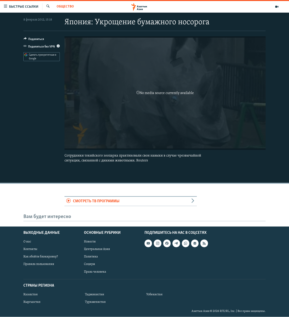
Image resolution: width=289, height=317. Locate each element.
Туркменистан (95, 302)
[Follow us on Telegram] (176, 243)
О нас (27, 241)
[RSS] (204, 243)
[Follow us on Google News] (195, 243)
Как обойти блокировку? (40, 256)
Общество (65, 6)
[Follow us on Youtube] (148, 243)
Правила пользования (38, 264)
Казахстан (30, 294)
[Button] (34, 40)
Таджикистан (94, 294)
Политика (91, 256)
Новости (90, 241)
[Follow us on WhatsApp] (185, 243)
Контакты (30, 249)
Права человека (95, 271)
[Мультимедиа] (277, 6)
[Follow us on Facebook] (167, 243)
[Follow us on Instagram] (157, 243)
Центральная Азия (97, 249)
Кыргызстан (31, 302)
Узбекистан (154, 294)
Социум (89, 264)
